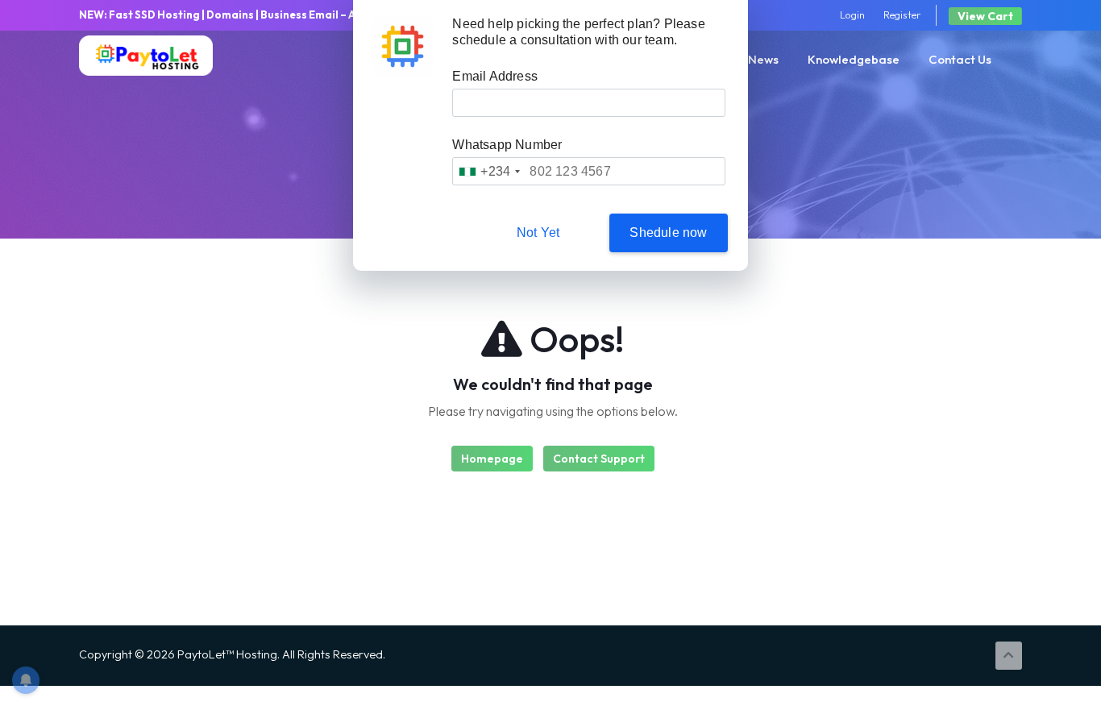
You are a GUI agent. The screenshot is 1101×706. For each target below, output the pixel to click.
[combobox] (489, 171)
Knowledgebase (853, 59)
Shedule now (668, 232)
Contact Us (960, 59)
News (763, 59)
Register (902, 14)
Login (852, 14)
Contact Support (599, 458)
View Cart (985, 16)
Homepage (492, 458)
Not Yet (538, 232)
